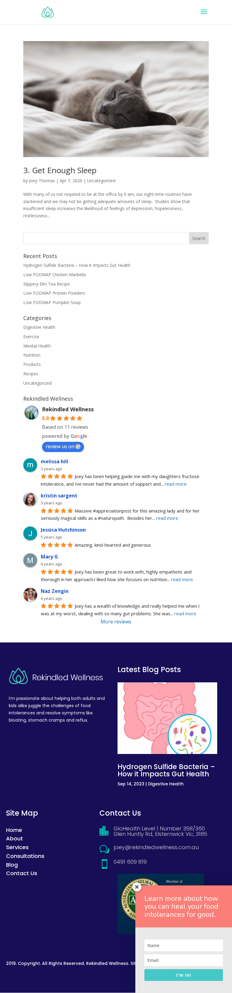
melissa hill (54, 461)
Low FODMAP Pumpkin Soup (52, 302)
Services (17, 847)
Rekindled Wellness (68, 409)
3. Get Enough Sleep (60, 170)
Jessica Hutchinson (63, 529)
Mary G (49, 556)
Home (14, 830)
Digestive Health (39, 327)
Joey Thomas (42, 180)
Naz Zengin (55, 591)
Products (32, 364)
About (14, 838)
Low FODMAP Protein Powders (54, 293)
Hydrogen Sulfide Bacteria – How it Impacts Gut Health (76, 265)
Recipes (30, 374)
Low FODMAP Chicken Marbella (54, 274)
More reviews (116, 621)
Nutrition (31, 355)
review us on (60, 446)
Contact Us (21, 873)
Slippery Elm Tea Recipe (46, 284)
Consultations (25, 856)
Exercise (31, 336)
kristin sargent (59, 495)
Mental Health (37, 346)
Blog (12, 864)
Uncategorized (101, 180)
